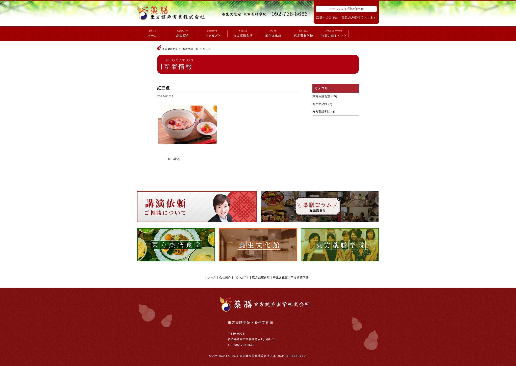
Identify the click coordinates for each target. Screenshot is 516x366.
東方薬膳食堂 (321, 96)
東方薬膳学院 (321, 111)
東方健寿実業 (170, 49)
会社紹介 (225, 277)
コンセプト (241, 277)
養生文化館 (319, 104)
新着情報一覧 (190, 49)
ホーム (211, 277)
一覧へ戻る (172, 159)
